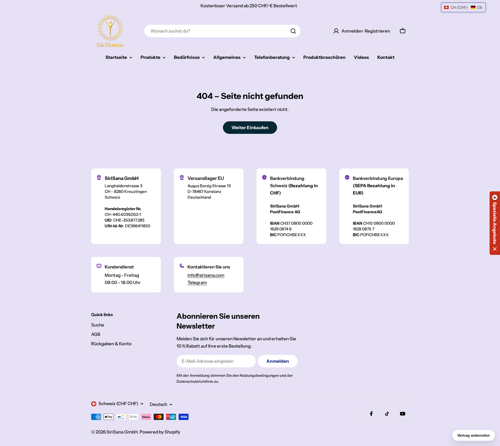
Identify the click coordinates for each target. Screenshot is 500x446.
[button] (495, 223)
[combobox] (222, 31)
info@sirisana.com (206, 275)
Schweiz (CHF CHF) (118, 403)
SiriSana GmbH (122, 432)
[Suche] (293, 31)
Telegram (197, 282)
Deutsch (158, 404)
